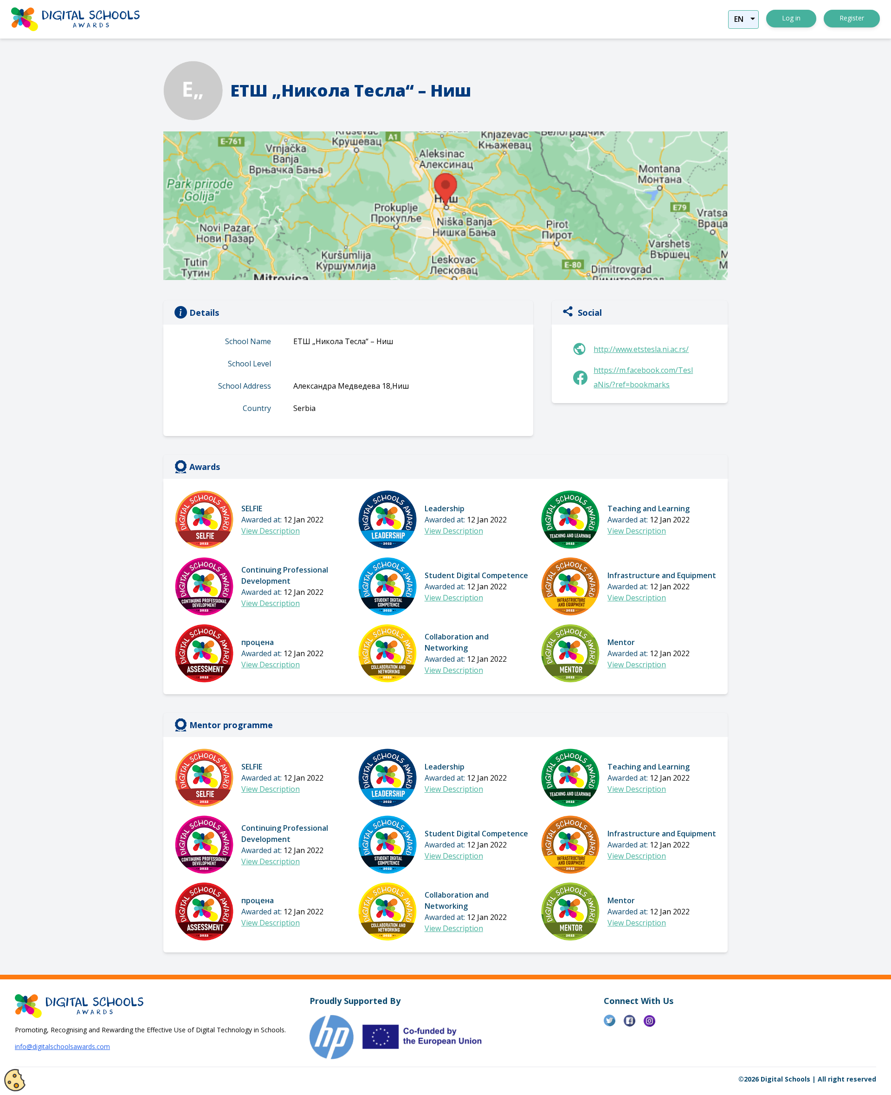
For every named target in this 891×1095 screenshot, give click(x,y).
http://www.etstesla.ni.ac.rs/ (641, 349)
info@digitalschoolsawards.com (62, 1046)
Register (851, 17)
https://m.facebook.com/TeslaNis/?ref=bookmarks (643, 377)
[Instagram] (654, 1024)
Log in (791, 17)
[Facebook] (634, 1024)
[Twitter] (614, 1024)
